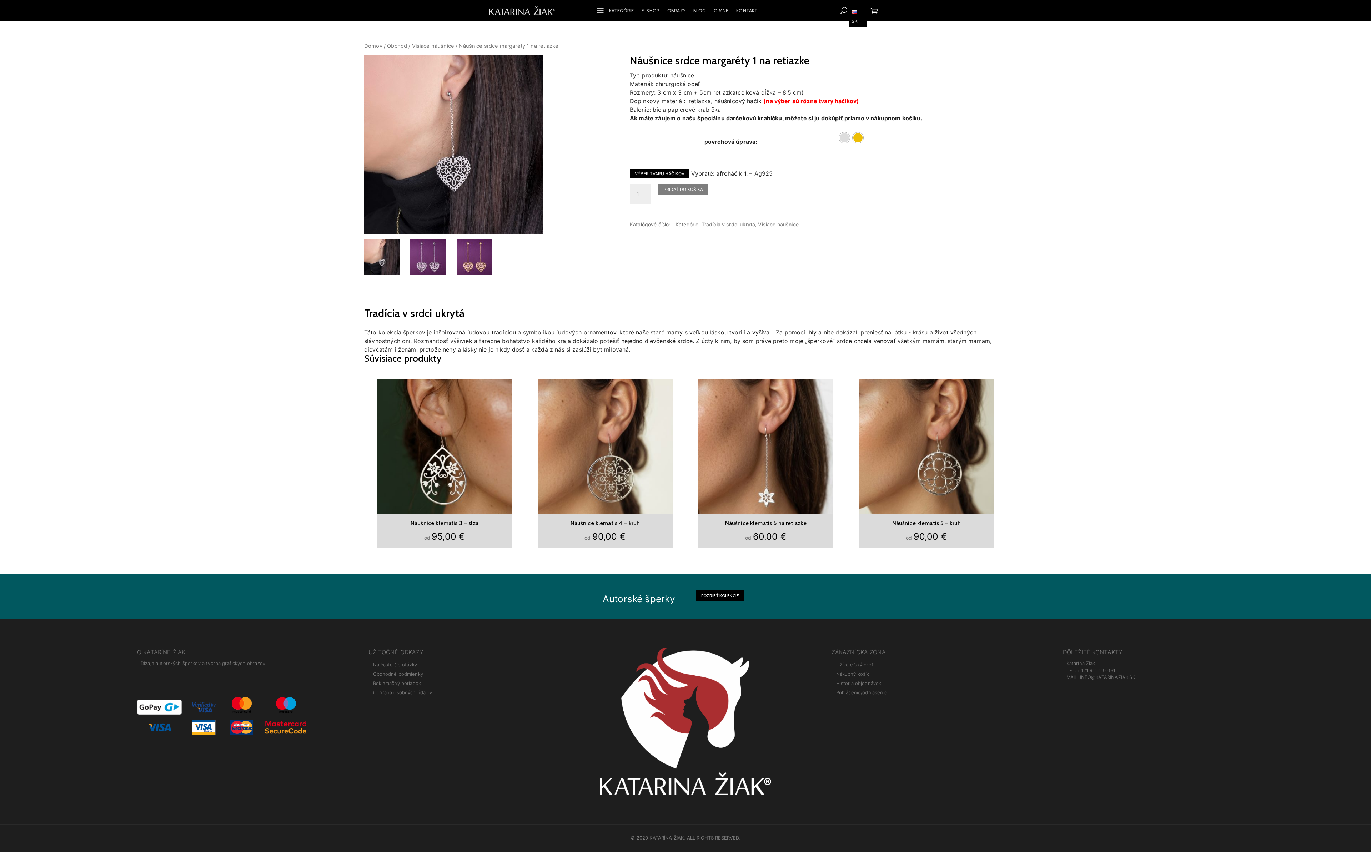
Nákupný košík (852, 674)
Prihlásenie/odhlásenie (861, 692)
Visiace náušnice (433, 46)
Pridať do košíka (683, 189)
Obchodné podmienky (398, 674)
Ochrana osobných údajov (402, 692)
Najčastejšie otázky (395, 664)
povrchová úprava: (731, 141)
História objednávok (859, 683)
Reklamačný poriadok (397, 683)
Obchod (397, 46)
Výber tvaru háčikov (659, 173)
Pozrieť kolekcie (720, 595)
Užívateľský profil (856, 664)
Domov (373, 46)
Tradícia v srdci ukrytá (728, 224)
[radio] (844, 137)
